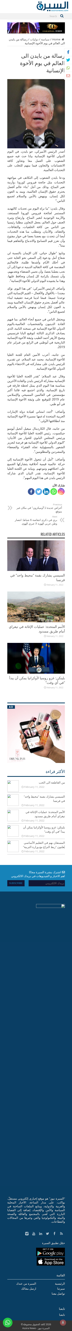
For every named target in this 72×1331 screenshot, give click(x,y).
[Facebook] (31, 491)
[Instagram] (61, 491)
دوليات (34, 39)
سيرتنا (61, 1288)
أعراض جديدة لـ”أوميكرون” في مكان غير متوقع (39, 508)
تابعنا (62, 1309)
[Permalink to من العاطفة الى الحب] (13, 791)
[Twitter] (38, 491)
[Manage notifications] (63, 1322)
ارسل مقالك (28, 1288)
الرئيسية (60, 1283)
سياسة (45, 39)
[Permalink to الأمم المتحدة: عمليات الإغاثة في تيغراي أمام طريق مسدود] (36, 621)
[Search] (62, 16)
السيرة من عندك (26, 1283)
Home (56, 39)
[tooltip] (68, 52)
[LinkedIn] (46, 491)
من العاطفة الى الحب (52, 782)
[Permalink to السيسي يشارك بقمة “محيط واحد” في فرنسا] (36, 570)
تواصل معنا (58, 1293)
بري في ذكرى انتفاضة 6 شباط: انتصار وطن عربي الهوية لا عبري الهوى (36, 520)
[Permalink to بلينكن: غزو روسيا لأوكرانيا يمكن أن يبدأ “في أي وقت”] (36, 672)
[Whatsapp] (53, 491)
